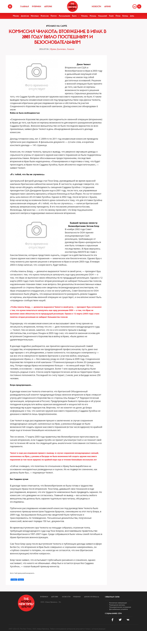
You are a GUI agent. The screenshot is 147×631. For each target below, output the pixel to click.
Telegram (20, 580)
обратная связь (112, 597)
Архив (107, 6)
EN (135, 7)
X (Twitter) (14, 580)
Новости (96, 6)
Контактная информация (118, 603)
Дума (132, 16)
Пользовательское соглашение (120, 607)
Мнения (76, 597)
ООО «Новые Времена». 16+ (51, 602)
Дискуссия (25, 16)
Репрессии (45, 16)
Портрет (54, 16)
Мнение (16, 16)
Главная (24, 6)
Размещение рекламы (117, 605)
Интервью (35, 16)
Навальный (102, 16)
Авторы (48, 6)
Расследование (64, 16)
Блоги (74, 16)
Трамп (111, 16)
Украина (84, 16)
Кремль (125, 16)
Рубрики (36, 6)
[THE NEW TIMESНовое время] (72, 6)
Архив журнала (91, 597)
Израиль (93, 16)
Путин (118, 16)
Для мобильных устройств (118, 609)
